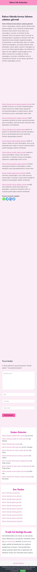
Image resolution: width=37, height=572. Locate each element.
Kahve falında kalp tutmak (11, 444)
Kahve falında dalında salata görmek (14, 164)
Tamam (23, 570)
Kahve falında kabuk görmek (11, 499)
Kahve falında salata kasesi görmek (14, 173)
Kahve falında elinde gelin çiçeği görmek (15, 461)
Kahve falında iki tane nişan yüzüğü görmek (17, 466)
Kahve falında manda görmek (12, 512)
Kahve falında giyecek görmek (12, 521)
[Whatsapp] (3, 198)
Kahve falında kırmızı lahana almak (13, 129)
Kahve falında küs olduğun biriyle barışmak (16, 476)
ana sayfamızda (10, 541)
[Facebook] (10, 198)
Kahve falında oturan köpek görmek (14, 471)
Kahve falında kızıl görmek (11, 493)
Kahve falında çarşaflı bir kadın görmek (15, 439)
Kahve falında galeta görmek (11, 502)
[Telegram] (7, 198)
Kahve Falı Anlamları (18, 2)
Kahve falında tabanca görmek (12, 518)
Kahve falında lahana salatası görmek (14, 118)
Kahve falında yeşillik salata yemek (14, 152)
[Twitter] (13, 198)
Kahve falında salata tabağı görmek (14, 141)
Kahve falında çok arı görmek (12, 496)
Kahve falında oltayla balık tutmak (13, 436)
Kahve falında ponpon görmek (12, 515)
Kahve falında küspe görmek (11, 505)
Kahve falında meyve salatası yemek (14, 184)
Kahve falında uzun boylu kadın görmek (15, 450)
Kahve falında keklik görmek (11, 447)
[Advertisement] (18, 82)
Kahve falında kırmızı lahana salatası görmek (17, 104)
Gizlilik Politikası (18, 563)
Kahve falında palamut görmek (12, 509)
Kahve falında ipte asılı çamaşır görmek (15, 455)
